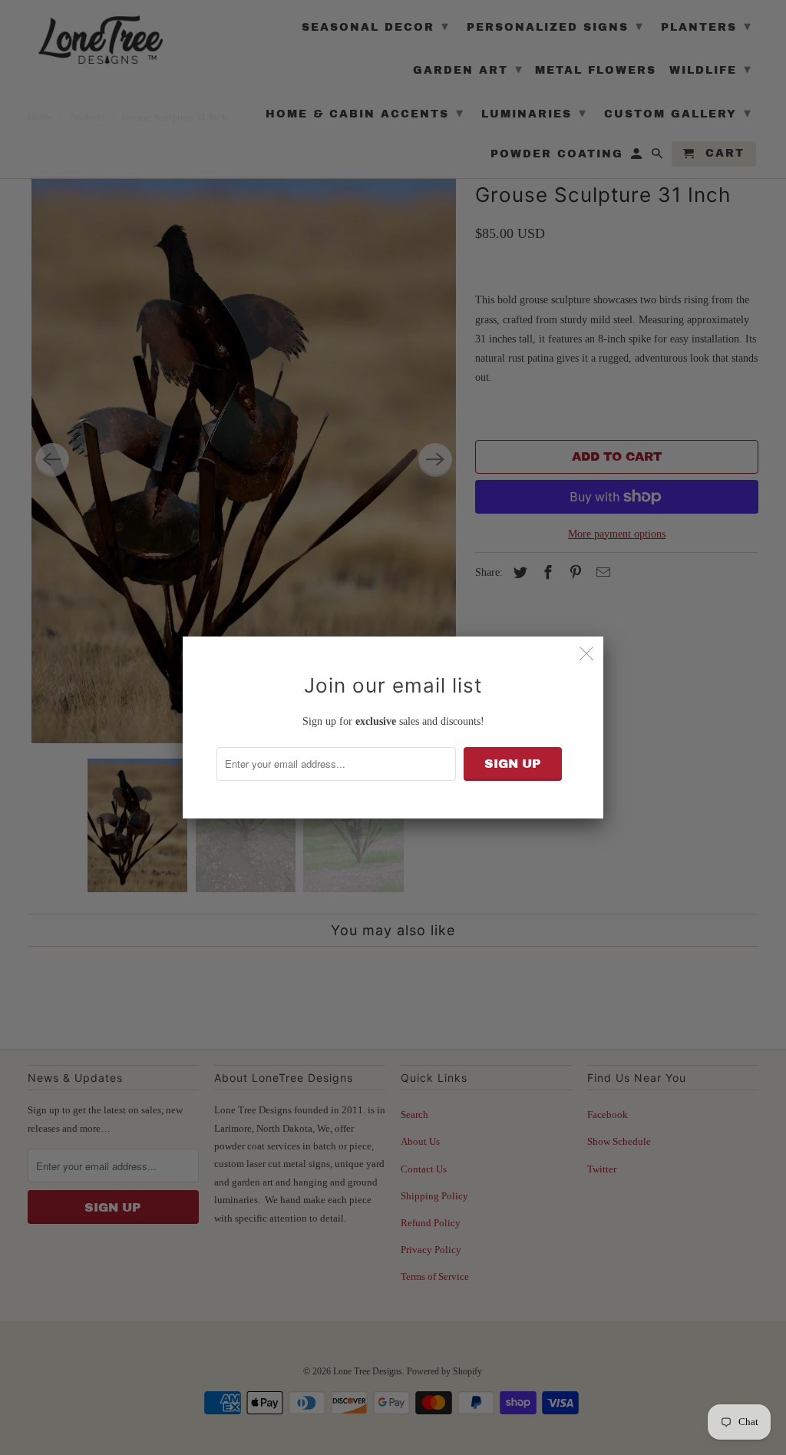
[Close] (586, 653)
